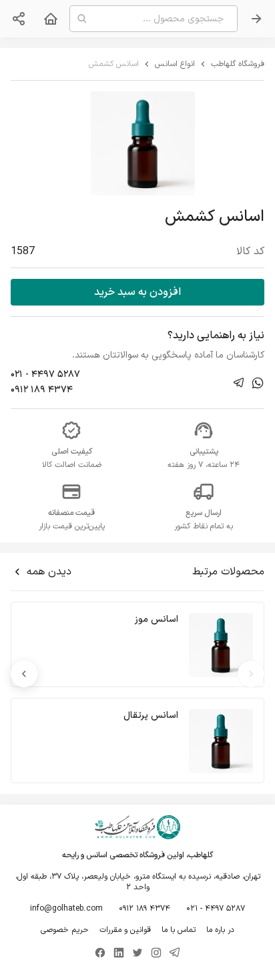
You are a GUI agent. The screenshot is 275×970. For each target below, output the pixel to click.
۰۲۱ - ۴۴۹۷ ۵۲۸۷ (45, 375)
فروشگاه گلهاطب (237, 64)
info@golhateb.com (66, 908)
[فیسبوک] (100, 952)
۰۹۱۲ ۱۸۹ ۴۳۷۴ (42, 390)
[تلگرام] (175, 952)
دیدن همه (49, 572)
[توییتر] (137, 952)
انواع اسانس (175, 64)
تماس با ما (179, 930)
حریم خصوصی (65, 930)
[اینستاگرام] (156, 952)
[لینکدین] (118, 952)
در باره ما (220, 930)
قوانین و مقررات (125, 930)
